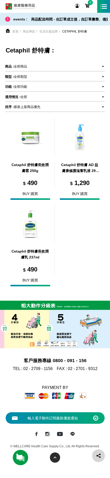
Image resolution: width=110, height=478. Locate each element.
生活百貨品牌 (48, 31)
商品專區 (29, 31)
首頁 (15, 31)
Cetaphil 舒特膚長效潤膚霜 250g (30, 168)
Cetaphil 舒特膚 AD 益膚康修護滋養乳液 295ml (79, 168)
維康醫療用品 (20, 6)
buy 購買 (30, 194)
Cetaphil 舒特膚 (74, 31)
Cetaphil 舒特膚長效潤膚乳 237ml (30, 254)
